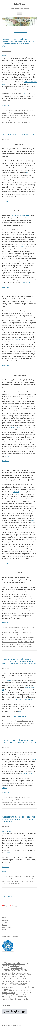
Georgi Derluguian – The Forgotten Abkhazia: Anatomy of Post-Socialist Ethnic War (19, 819)
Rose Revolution (25, 987)
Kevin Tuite (26, 976)
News (19, 627)
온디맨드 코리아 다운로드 (24, 699)
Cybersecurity (26, 630)
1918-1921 (31, 627)
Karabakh (23, 117)
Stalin (27, 995)
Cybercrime (17, 630)
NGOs (25, 983)
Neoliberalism (17, 983)
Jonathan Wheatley (8, 639)
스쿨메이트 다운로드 (27, 282)
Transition (23, 996)
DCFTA (12, 632)
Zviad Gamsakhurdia (19, 999)
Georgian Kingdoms (25, 974)
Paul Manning (19, 985)
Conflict (6, 967)
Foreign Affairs (22, 797)
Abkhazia (5, 630)
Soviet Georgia (7, 995)
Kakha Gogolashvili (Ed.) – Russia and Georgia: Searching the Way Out (19, 741)
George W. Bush (14, 117)
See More (5, 201)
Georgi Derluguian (8, 881)
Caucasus (22, 879)
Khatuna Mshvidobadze (9, 642)
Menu (19, 13)
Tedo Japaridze (31, 723)
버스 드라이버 (6, 831)
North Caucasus (15, 802)
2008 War (17, 800)
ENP (29, 632)
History (4, 925)
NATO (28, 981)
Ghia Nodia (6, 976)
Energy (28, 115)
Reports (29, 797)
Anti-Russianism (13, 879)
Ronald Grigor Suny (8, 987)
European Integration (13, 635)
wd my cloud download (20, 215)
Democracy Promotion (18, 115)
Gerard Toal (10, 637)
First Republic (6, 975)
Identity (14, 976)
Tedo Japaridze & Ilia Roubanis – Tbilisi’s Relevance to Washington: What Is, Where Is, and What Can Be (19, 661)
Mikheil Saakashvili (14, 978)
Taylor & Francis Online (18, 716)
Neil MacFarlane (15, 120)
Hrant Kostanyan (19, 637)
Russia (23, 802)
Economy (5, 920)
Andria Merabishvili (20, 32)
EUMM (4, 635)
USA (32, 120)
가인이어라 (8, 852)
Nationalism (8, 980)
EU (31, 632)
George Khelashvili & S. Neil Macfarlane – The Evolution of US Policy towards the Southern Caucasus (18, 42)
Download (5, 106)
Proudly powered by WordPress (11, 1025)
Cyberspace (6, 632)
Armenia (11, 630)
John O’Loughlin (30, 637)
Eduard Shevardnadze (15, 970)
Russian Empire (18, 990)
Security (4, 800)
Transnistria (26, 644)
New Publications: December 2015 (18, 134)
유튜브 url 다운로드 (27, 774)
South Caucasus (25, 120)
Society (4, 922)
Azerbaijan (5, 966)
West (8, 999)
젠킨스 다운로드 (16, 427)
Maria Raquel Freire (24, 642)
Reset (24, 723)
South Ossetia (14, 644)
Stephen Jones (8, 997)
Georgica (19, 3)
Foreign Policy (15, 974)
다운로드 (5, 56)
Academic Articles (23, 110)
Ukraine (30, 997)
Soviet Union (19, 994)
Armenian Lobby (19, 113)
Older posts (7, 896)
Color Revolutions (24, 966)
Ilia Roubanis (18, 723)
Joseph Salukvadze (20, 639)
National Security (20, 981)
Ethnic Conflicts (30, 879)
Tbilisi (20, 644)
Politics (4, 918)
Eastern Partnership (21, 632)
